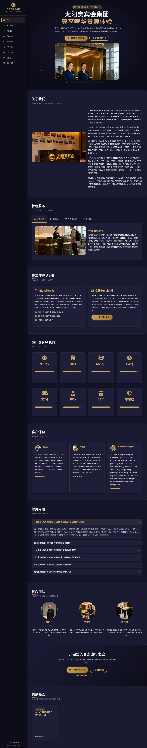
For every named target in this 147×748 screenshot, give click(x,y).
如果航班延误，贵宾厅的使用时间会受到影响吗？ (53, 564)
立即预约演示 (99, 670)
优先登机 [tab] (89, 219)
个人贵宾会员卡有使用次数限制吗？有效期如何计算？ (55, 550)
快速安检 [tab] (56, 219)
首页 (8, 20)
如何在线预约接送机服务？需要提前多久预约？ (52, 543)
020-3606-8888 (14, 743)
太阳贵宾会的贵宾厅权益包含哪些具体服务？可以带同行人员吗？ (60, 522)
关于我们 (10, 25)
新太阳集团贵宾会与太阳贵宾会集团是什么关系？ (53, 572)
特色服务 (10, 31)
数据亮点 (10, 42)
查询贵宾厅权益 (100, 38)
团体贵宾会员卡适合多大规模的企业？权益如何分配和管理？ (58, 557)
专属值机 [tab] (40, 219)
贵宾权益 (10, 36)
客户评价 (10, 47)
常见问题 (10, 52)
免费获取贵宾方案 (77, 38)
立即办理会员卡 (103, 317)
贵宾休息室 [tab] (72, 219)
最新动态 (10, 58)
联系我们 (10, 63)
